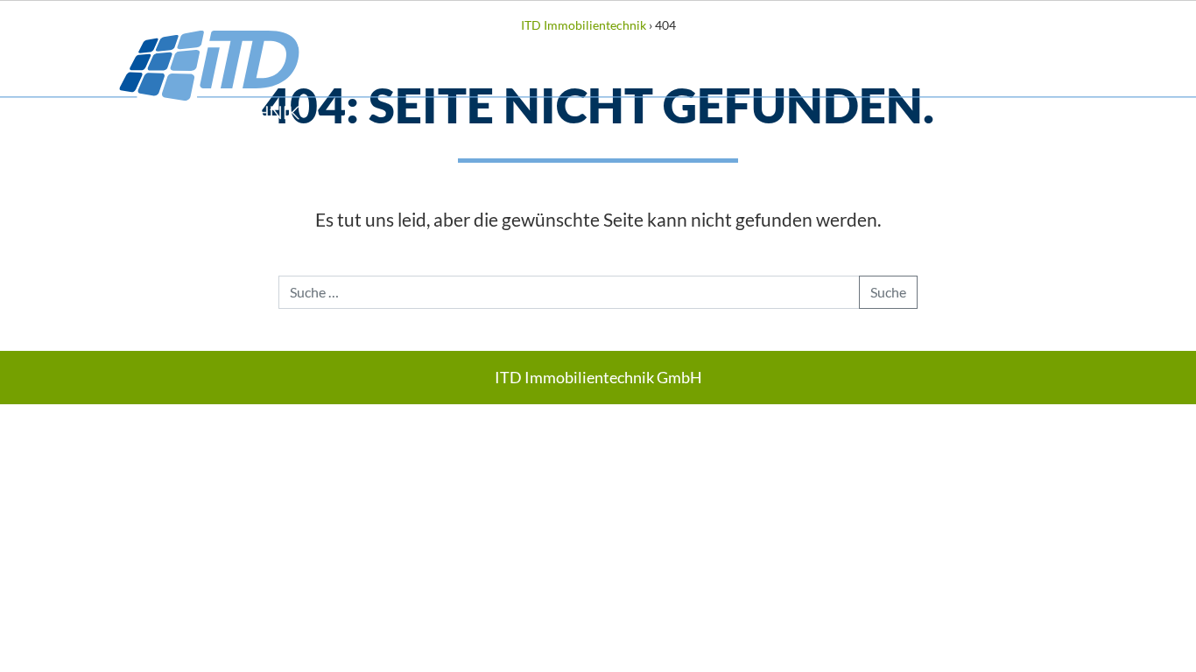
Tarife (842, 45)
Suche (888, 292)
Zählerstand (965, 45)
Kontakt (1100, 45)
